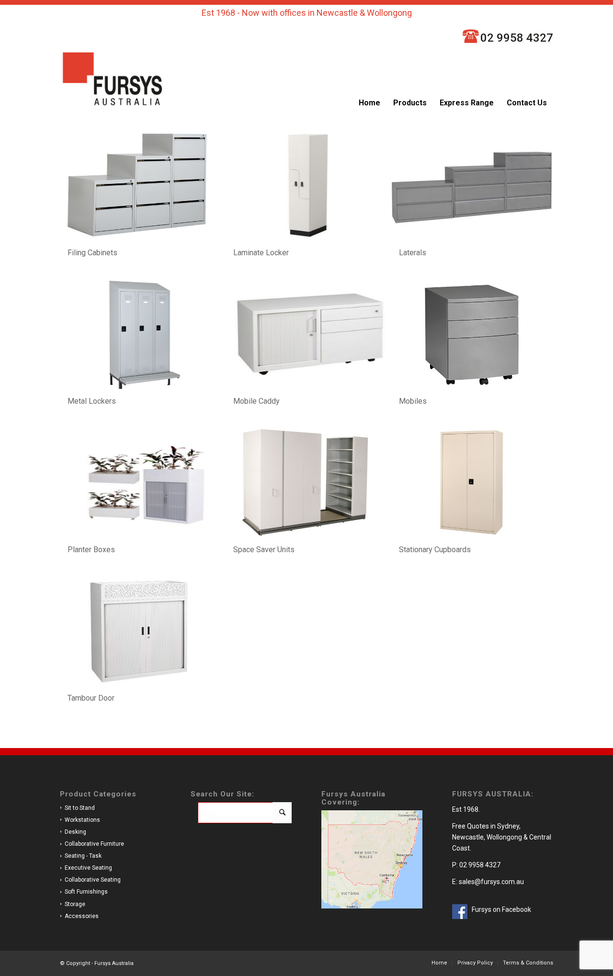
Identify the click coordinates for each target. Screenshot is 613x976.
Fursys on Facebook (501, 909)
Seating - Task (83, 855)
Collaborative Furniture (94, 843)
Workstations (82, 820)
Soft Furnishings (86, 891)
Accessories (82, 916)
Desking (75, 831)
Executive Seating (88, 867)
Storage (75, 904)
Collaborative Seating (93, 879)
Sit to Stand (80, 808)
